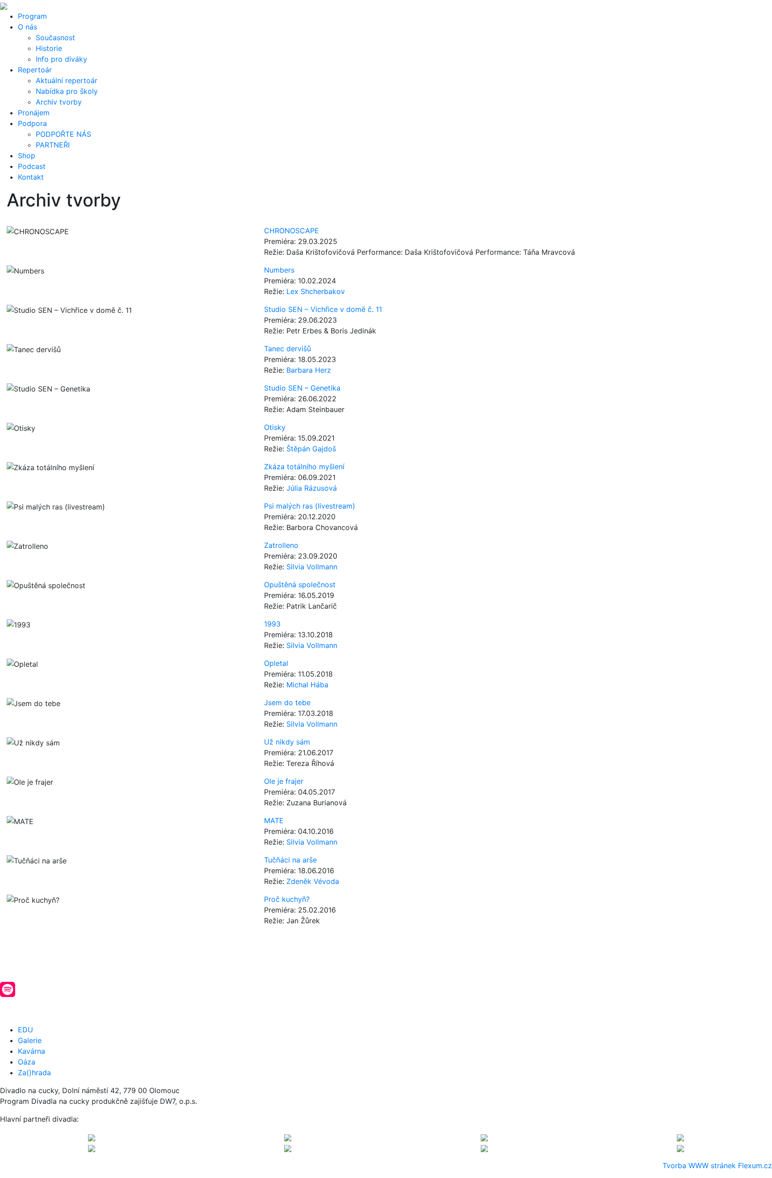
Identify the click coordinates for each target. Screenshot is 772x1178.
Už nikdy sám (287, 741)
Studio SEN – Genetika (302, 387)
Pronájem (34, 112)
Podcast (32, 166)
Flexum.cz (755, 1165)
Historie (49, 48)
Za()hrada (34, 1072)
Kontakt (31, 176)
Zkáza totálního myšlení (304, 466)
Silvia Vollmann (311, 566)
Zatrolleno (281, 545)
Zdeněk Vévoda (312, 881)
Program (32, 16)
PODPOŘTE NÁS (63, 134)
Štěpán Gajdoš (311, 448)
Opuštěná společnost (300, 584)
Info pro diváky (61, 59)
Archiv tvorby (59, 101)
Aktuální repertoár (66, 80)
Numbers (279, 269)
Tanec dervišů (287, 348)
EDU (25, 1029)
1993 (272, 623)
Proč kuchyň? (287, 899)
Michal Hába (307, 684)
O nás (27, 26)
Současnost (55, 37)
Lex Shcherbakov (315, 291)
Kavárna (31, 1051)
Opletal (276, 663)
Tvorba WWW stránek (699, 1165)
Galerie (30, 1040)
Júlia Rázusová (311, 488)
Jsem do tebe (287, 702)
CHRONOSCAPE (291, 230)
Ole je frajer (283, 781)
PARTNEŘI (53, 144)
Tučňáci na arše (290, 859)
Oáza (26, 1061)
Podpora (32, 123)
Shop (26, 155)
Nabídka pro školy (67, 91)
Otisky (274, 427)
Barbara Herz (308, 370)
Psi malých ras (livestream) (309, 505)
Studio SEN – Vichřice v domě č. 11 (323, 309)
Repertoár (35, 69)
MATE (274, 820)
